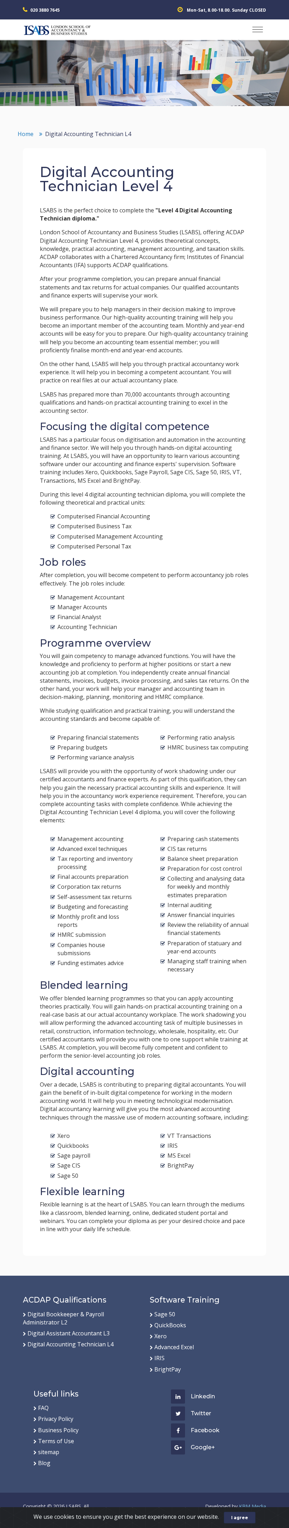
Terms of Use (56, 1441)
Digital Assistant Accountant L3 (68, 1333)
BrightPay (167, 1369)
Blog (44, 1463)
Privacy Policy (55, 1419)
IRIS (159, 1358)
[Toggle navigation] (257, 30)
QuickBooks (170, 1325)
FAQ (43, 1408)
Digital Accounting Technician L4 (70, 1344)
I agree (239, 1517)
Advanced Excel (174, 1347)
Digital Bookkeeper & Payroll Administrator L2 (63, 1318)
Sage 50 (164, 1314)
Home (25, 134)
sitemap (48, 1452)
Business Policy (58, 1430)
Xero (160, 1336)
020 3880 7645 (45, 10)
